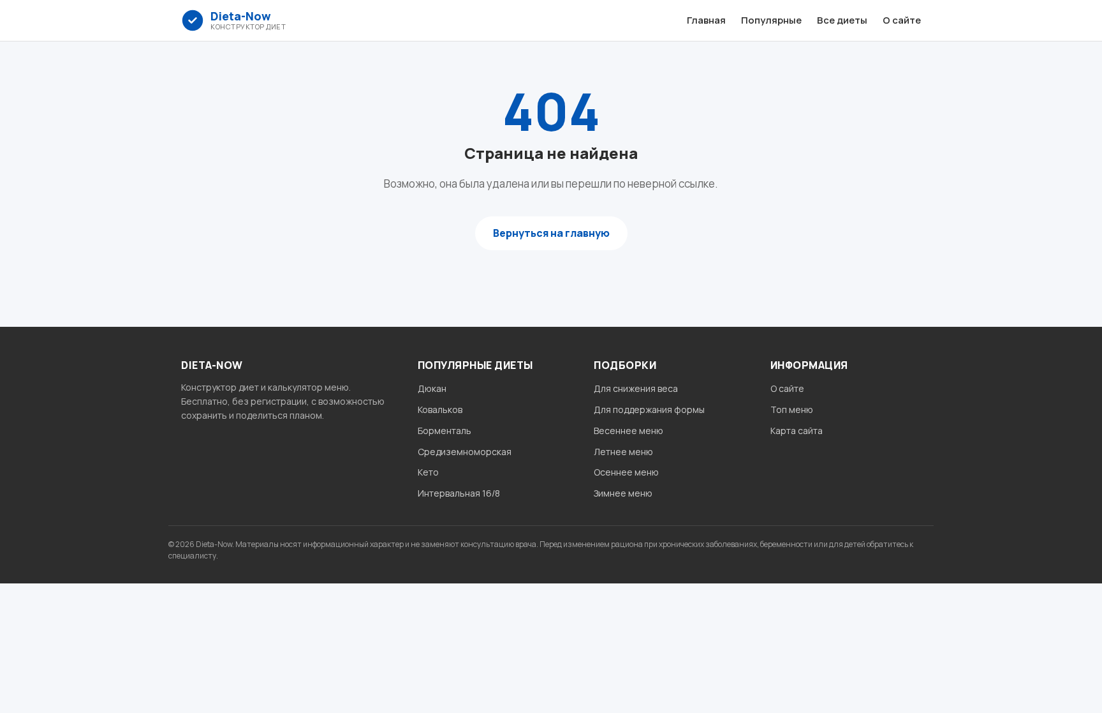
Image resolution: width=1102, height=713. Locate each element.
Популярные (771, 20)
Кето (428, 472)
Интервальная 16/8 (459, 493)
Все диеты (842, 20)
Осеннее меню (626, 472)
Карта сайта (796, 430)
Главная (706, 20)
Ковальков (440, 409)
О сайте (902, 20)
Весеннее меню (628, 430)
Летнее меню (623, 452)
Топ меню (791, 409)
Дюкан (432, 388)
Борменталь (444, 430)
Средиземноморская (464, 452)
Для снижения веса (636, 388)
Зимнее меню (623, 493)
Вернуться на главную (551, 233)
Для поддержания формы (649, 409)
